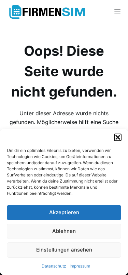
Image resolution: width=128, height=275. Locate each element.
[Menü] (117, 12)
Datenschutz (54, 266)
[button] (117, 137)
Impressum (80, 266)
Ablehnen (64, 231)
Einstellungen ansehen (64, 249)
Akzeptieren (64, 212)
